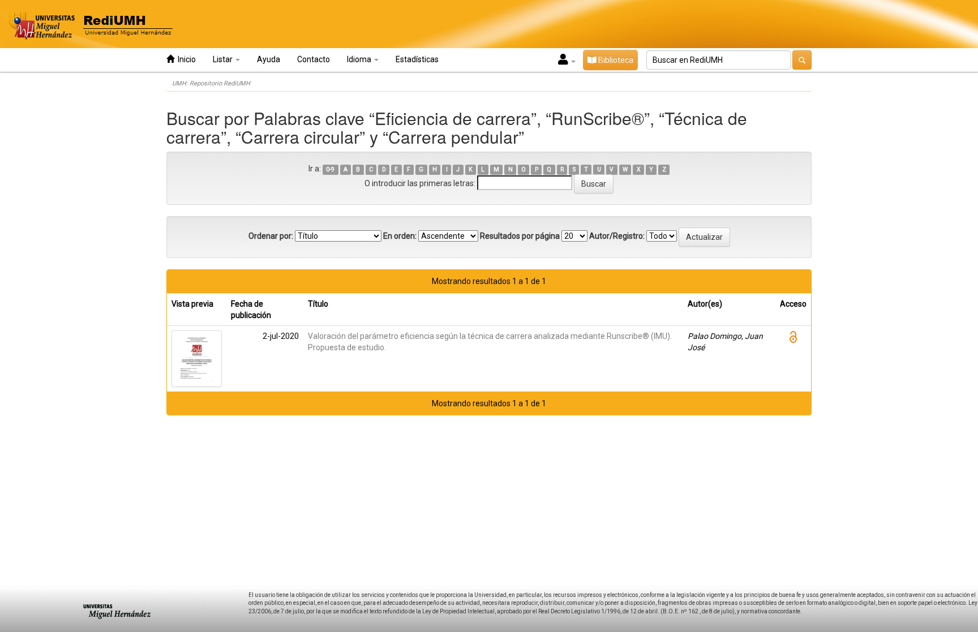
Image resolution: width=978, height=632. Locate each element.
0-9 (330, 169)
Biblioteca (615, 60)
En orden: (400, 235)
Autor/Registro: (617, 235)
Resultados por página (520, 235)
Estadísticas (417, 59)
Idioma (360, 59)
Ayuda (268, 59)
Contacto (313, 59)
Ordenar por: (270, 235)
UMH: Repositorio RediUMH (211, 83)
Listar (223, 59)
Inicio (185, 59)
